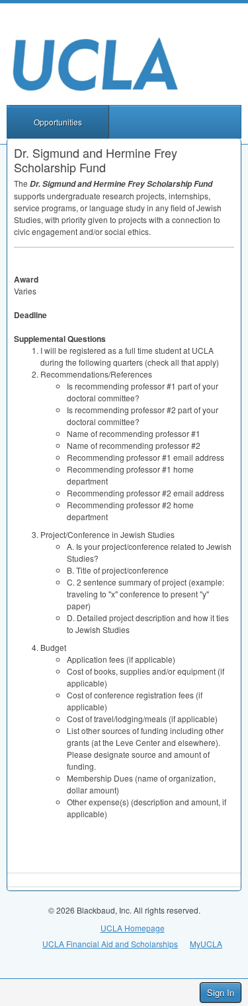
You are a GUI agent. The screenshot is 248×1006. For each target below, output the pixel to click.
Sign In (220, 992)
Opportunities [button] (58, 121)
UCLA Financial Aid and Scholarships (110, 943)
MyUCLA (206, 943)
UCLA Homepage (133, 927)
